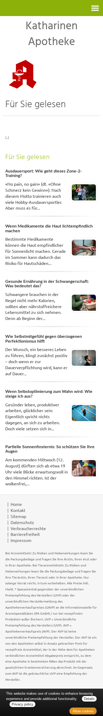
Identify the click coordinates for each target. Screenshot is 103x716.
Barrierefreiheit (25, 534)
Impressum (21, 540)
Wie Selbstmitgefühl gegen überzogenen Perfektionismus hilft (43, 338)
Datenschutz (22, 522)
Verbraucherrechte (28, 528)
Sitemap (18, 516)
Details (89, 699)
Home (16, 504)
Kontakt (18, 510)
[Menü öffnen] (95, 8)
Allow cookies (83, 711)
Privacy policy (22, 704)
